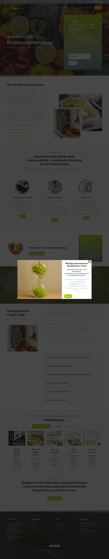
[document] (54, 279)
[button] (89, 262)
